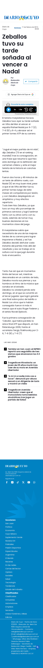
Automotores (11, 603)
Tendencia (10, 586)
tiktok (17, 482)
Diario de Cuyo (5, 28)
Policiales (9, 544)
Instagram (12, 482)
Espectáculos (11, 551)
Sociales (9, 575)
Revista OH (10, 540)
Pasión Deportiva (13, 547)
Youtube (28, 482)
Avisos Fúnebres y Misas (16, 613)
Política (8, 527)
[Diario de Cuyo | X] (31, 18)
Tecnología (10, 582)
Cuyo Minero (11, 534)
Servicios (9, 610)
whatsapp (34, 482)
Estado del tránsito (13, 589)
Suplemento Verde (13, 537)
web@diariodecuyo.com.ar (22, 631)
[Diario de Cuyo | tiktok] (36, 18)
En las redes (10, 565)
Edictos (8, 617)
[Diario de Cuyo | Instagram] (26, 18)
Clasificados (10, 596)
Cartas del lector (13, 568)
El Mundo (9, 558)
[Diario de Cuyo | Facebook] (21, 18)
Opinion (8, 572)
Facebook (6, 482)
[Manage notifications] (37, 647)
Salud (7, 579)
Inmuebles (10, 600)
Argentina (9, 554)
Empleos (9, 606)
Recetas (9, 561)
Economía (10, 530)
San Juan (9, 523)
